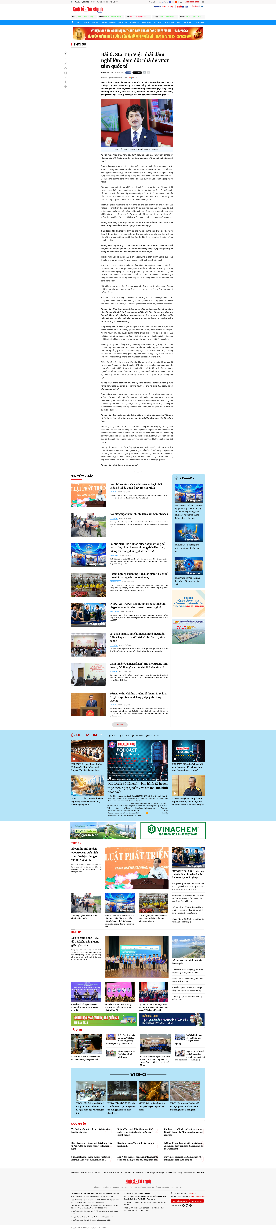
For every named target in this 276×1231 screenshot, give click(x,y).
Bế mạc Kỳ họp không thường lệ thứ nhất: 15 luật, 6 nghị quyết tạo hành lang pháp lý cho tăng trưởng (138, 697)
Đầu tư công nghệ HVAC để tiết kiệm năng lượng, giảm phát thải (85, 941)
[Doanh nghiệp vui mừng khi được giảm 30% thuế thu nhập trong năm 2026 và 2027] (88, 585)
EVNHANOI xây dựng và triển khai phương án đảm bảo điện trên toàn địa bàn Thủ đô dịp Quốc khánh (184, 1146)
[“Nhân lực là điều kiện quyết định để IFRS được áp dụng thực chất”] (86, 1044)
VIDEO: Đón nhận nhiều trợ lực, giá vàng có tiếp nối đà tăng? (152, 1106)
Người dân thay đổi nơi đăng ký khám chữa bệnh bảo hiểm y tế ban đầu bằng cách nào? (137, 1158)
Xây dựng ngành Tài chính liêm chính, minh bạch (139, 514)
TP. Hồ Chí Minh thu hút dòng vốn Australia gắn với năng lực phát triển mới (118, 1007)
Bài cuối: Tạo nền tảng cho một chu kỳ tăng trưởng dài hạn (187, 548)
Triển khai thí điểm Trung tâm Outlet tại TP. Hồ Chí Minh (188, 980)
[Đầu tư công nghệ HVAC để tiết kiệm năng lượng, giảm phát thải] (137, 957)
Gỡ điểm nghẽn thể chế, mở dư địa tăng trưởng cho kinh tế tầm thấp (187, 989)
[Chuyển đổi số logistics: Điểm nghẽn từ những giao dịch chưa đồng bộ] (86, 992)
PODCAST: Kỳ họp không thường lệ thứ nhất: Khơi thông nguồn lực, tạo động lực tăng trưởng (87, 767)
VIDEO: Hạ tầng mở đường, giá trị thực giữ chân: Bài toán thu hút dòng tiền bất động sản (184, 1106)
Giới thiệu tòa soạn (180, 1201)
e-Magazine (187, 478)
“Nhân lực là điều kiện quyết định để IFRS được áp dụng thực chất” (85, 1058)
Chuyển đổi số (188, 22)
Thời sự (78, 22)
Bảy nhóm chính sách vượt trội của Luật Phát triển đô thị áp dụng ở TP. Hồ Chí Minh (136, 486)
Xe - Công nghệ (169, 22)
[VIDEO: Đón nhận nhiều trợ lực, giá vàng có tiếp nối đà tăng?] (154, 1091)
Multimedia (200, 22)
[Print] (148, 72)
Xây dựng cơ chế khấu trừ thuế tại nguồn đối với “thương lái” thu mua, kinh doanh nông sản (183, 1132)
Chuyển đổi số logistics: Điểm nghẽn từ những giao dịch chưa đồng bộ (84, 1007)
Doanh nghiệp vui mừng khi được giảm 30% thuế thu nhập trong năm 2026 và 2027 (138, 575)
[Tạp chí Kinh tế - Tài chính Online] (87, 9)
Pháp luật (157, 22)
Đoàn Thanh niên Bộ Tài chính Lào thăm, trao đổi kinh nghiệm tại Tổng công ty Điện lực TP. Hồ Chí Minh (155, 1061)
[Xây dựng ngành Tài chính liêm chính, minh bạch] (88, 525)
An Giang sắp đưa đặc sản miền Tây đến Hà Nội (187, 997)
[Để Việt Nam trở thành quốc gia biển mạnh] (188, 947)
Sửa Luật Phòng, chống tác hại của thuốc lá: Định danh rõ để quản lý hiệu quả (90, 1158)
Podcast (125, 736)
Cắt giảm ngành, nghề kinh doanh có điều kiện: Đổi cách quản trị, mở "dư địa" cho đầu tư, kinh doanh (137, 637)
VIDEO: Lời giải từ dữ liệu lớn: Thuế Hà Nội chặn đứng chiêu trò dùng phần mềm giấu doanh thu (121, 1108)
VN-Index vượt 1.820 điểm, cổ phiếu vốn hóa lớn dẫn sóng (90, 1130)
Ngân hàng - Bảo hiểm (108, 22)
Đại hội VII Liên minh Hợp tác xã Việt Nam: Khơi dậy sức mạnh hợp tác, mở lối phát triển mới (153, 1007)
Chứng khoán (122, 22)
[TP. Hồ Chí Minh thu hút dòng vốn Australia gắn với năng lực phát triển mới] (120, 992)
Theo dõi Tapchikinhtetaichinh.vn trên (114, 77)
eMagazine (114, 555)
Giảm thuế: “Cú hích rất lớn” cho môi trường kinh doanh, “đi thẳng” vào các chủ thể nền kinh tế (139, 665)
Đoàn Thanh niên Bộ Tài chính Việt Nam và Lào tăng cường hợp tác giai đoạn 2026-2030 (120, 1039)
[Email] (65, 82)
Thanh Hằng (105, 72)
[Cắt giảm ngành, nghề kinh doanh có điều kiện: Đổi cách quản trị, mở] (88, 645)
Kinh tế (86, 22)
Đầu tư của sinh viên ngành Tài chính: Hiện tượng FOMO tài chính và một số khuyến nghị (91, 1146)
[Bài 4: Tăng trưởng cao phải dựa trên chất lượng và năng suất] (189, 566)
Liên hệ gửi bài (197, 1201)
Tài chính (95, 22)
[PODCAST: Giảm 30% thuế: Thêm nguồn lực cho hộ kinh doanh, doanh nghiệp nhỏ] (87, 785)
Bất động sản (134, 22)
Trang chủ (75, 1173)
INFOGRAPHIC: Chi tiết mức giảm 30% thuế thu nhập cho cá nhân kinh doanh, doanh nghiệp (137, 605)
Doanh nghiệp (146, 22)
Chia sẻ (128, 72)
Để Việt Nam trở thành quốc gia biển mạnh (187, 962)
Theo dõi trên (153, 2)
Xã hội (179, 22)
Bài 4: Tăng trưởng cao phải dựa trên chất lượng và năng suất (188, 581)
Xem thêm (119, 724)
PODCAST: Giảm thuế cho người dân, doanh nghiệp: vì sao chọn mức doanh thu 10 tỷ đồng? (187, 767)
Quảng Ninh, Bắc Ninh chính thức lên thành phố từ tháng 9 (188, 920)
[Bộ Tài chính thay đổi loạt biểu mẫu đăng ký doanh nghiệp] (180, 1037)
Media (87, 735)
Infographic (115, 611)
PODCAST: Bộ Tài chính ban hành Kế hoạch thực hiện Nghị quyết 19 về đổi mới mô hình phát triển (137, 788)
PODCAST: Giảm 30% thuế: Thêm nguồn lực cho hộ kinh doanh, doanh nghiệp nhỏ (87, 801)
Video (114, 736)
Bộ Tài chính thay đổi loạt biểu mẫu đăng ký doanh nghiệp (188, 1039)
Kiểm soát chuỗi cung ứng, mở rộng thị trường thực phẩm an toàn (187, 971)
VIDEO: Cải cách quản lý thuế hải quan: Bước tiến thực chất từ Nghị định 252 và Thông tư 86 (90, 1108)
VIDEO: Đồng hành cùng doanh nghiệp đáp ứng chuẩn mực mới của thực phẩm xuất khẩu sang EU (188, 801)
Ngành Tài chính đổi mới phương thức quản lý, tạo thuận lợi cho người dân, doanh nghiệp (190, 1055)
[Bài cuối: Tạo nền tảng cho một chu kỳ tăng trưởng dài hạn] (189, 532)
